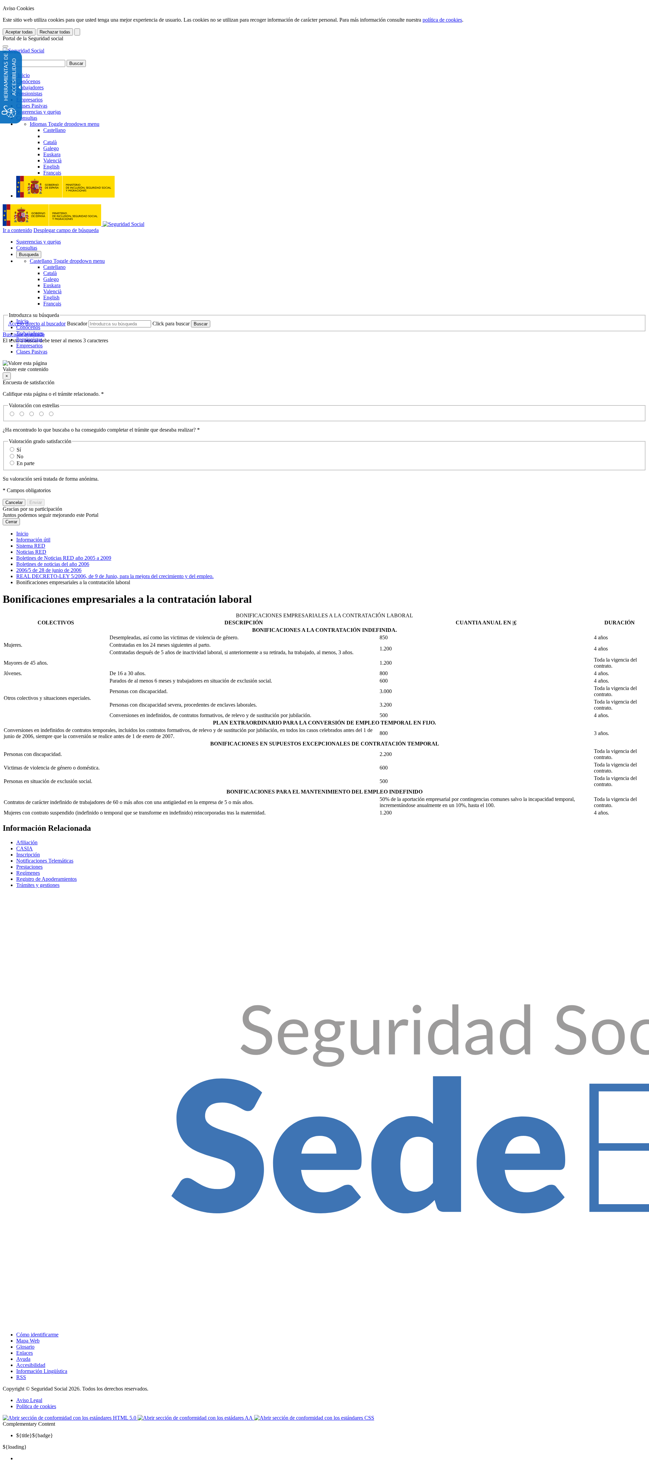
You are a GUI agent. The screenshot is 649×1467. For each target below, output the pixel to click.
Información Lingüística (41, 1371)
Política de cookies (36, 1406)
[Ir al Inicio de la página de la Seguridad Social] (23, 50)
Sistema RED (30, 546)
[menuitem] (331, 1458)
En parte (25, 463)
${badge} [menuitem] (34, 1435)
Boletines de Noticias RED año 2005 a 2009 (63, 558)
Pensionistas (29, 93)
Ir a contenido (17, 230)
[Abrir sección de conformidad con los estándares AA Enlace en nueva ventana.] (196, 1418)
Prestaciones (29, 867)
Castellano (67, 261)
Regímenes (28, 873)
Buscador (77, 323)
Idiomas (64, 124)
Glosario (25, 1347)
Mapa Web (28, 1341)
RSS (21, 1377)
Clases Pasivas (31, 106)
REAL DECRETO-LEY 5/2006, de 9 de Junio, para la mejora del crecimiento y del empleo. (115, 576)
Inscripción (28, 854)
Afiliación (27, 842)
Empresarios (29, 99)
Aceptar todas (19, 32)
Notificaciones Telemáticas (44, 861)
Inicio (23, 75)
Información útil (33, 540)
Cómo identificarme (37, 1334)
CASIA (24, 848)
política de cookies (442, 20)
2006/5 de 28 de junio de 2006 (48, 570)
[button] (324, 366)
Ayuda (23, 1359)
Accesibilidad (30, 1365)
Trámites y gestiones (37, 885)
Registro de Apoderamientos (46, 879)
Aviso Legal (29, 1400)
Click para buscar (171, 323)
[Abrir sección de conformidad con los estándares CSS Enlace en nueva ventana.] (314, 1418)
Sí (19, 450)
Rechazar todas (55, 32)
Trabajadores (30, 87)
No (20, 456)
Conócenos (28, 81)
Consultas (26, 118)
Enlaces (24, 1353)
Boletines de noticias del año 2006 (52, 564)
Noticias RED (31, 552)
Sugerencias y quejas (38, 112)
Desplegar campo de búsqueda (66, 230)
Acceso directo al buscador (37, 323)
